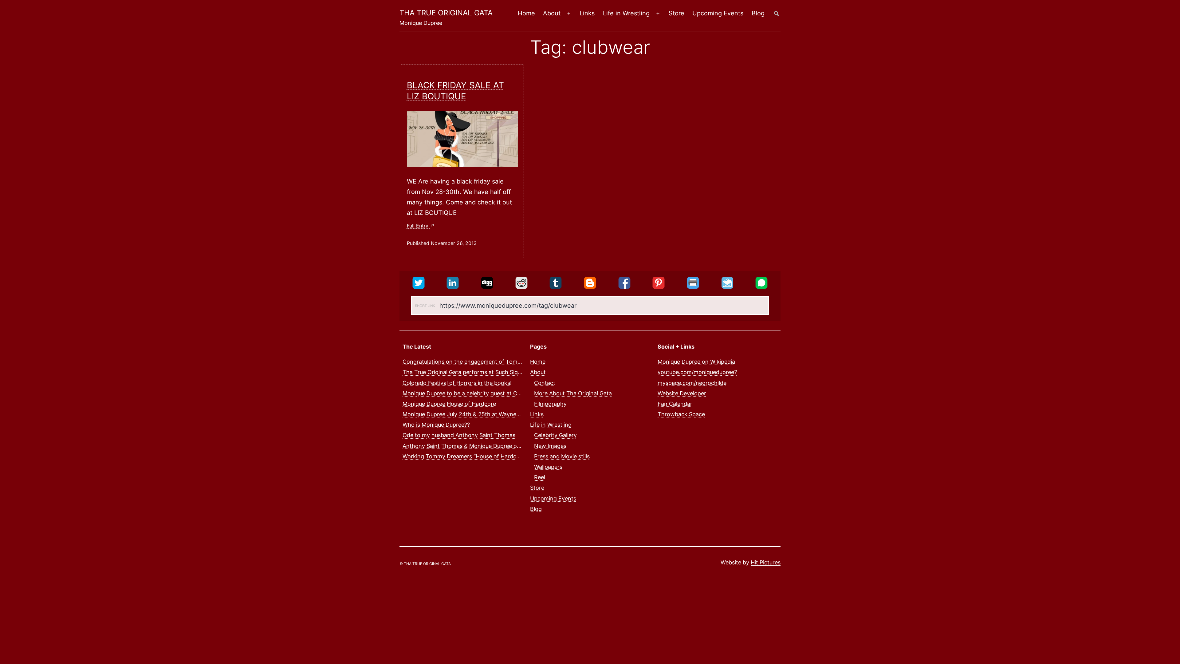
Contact (544, 383)
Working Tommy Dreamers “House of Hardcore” (465, 456)
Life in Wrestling (626, 13)
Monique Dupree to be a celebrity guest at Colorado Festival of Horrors (495, 393)
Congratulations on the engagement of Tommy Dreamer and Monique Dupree (504, 361)
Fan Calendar (675, 404)
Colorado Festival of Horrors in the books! (457, 383)
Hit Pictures (766, 562)
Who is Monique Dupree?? (436, 424)
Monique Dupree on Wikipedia (696, 361)
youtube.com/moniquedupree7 (697, 372)
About (551, 13)
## (777, 13)
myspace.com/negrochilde (692, 383)
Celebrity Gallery (555, 435)
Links (587, 13)
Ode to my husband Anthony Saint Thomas (459, 435)
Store (676, 13)
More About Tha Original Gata (573, 393)
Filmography (550, 404)
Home (526, 13)
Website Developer (682, 393)
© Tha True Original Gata (425, 563)
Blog (758, 13)
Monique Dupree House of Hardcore (449, 404)
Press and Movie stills (562, 456)
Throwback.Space (681, 414)
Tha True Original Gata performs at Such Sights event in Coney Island (493, 372)
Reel (539, 477)
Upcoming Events (717, 13)
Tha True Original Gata (446, 12)
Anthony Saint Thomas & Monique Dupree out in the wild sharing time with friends (510, 446)
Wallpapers (548, 467)
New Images (550, 446)
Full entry (418, 226)
